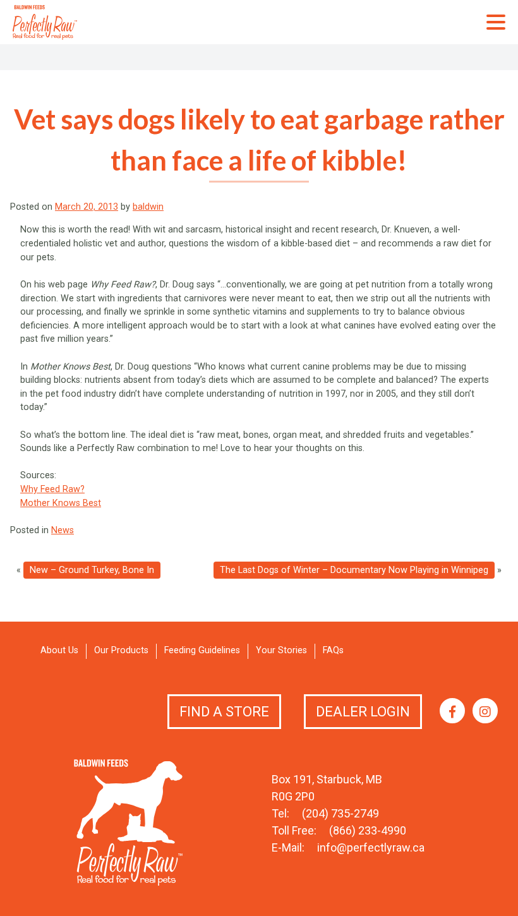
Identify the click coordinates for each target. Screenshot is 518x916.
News (62, 530)
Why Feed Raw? (52, 489)
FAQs (333, 650)
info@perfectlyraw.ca (371, 847)
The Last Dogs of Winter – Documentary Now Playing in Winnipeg (354, 570)
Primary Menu (495, 22)
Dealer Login (363, 712)
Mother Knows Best (60, 503)
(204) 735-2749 (340, 813)
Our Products (121, 650)
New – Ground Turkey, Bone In (92, 570)
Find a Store (224, 712)
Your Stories (281, 650)
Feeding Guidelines (202, 650)
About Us (59, 650)
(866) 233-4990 (367, 830)
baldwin (148, 207)
